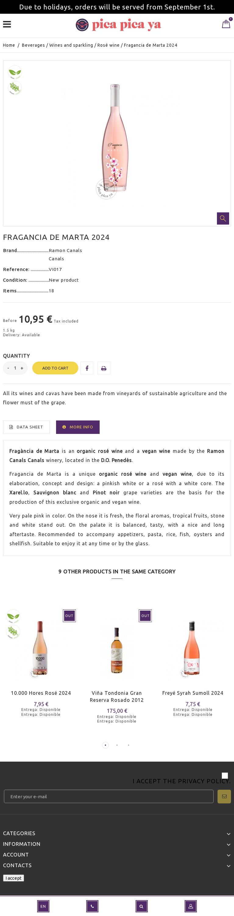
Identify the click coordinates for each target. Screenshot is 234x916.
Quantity (16, 356)
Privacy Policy (203, 780)
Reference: (17, 269)
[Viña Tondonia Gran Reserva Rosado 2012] (117, 646)
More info (81, 427)
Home (9, 45)
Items (10, 290)
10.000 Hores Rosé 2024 (41, 693)
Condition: (16, 280)
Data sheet (30, 427)
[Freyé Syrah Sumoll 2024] (193, 646)
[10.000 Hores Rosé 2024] (41, 646)
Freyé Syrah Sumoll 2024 (192, 693)
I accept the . (182, 781)
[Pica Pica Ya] (118, 24)
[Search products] (142, 906)
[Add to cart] (163, 656)
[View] (33, 656)
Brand (10, 250)
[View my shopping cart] (226, 25)
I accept (13, 878)
